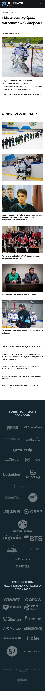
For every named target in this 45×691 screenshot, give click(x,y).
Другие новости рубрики (21, 114)
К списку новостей (23, 105)
